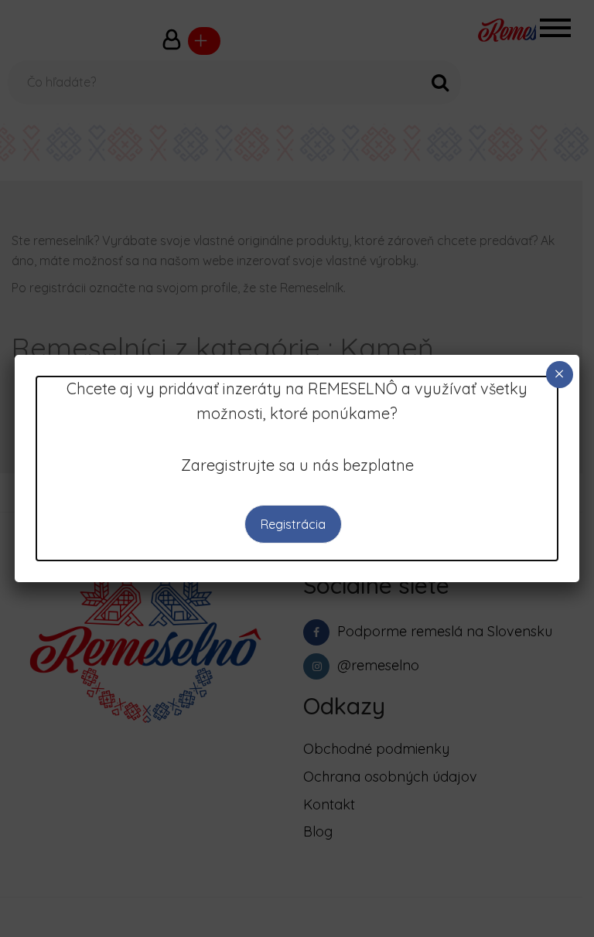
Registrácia (293, 524)
